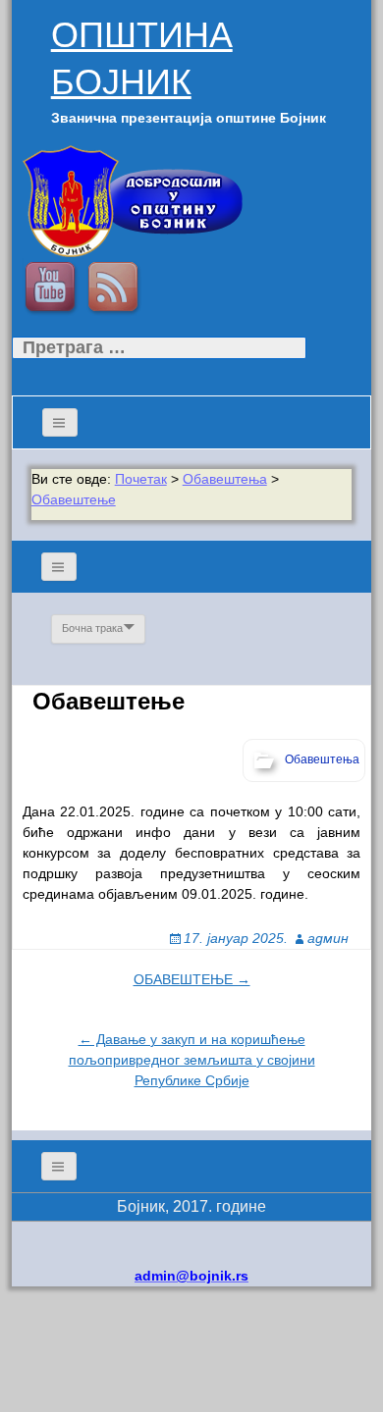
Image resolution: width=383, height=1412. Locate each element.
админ (328, 938)
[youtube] (53, 289)
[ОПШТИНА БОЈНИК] (132, 200)
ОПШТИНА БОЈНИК (142, 58)
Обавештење (73, 499)
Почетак (141, 479)
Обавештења (225, 479)
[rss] (115, 289)
